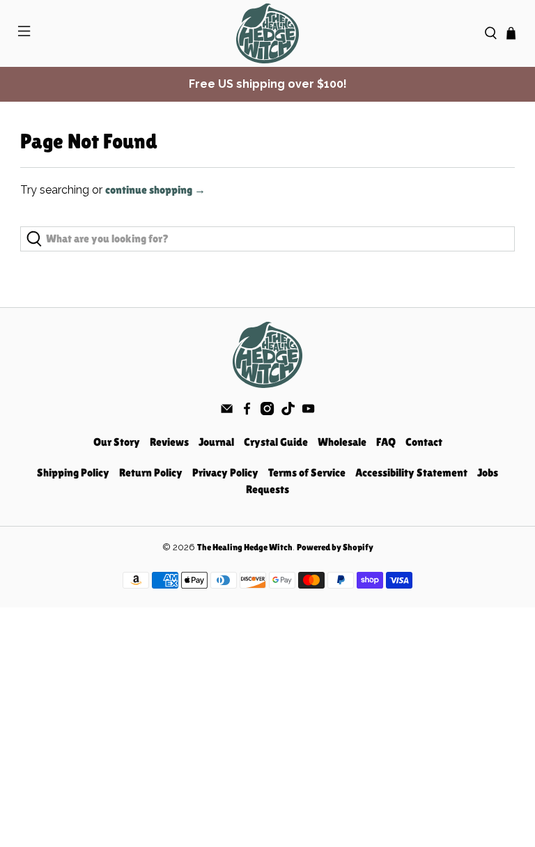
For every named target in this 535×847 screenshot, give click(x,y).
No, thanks (267, 546)
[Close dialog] (406, 330)
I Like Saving (267, 500)
